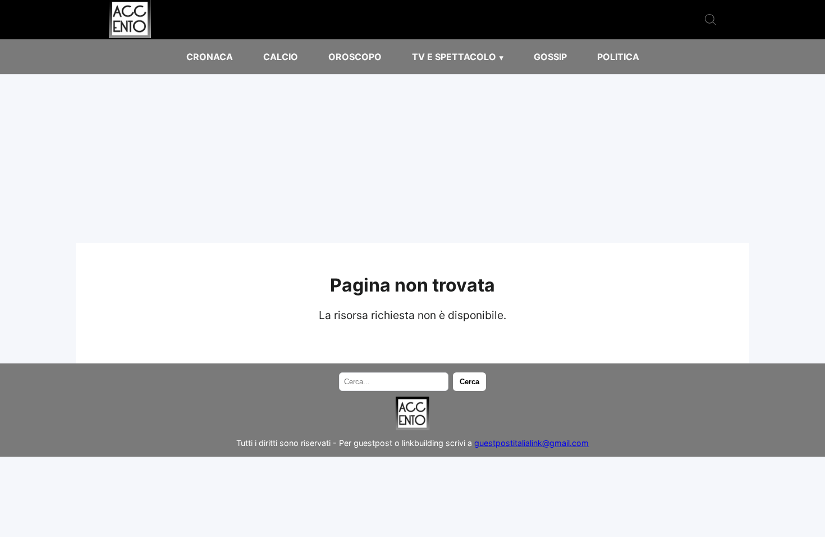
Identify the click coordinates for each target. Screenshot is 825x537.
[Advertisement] (412, 159)
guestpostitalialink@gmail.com (531, 443)
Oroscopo (355, 56)
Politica (618, 56)
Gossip (550, 56)
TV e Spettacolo (454, 56)
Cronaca (209, 56)
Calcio (280, 56)
